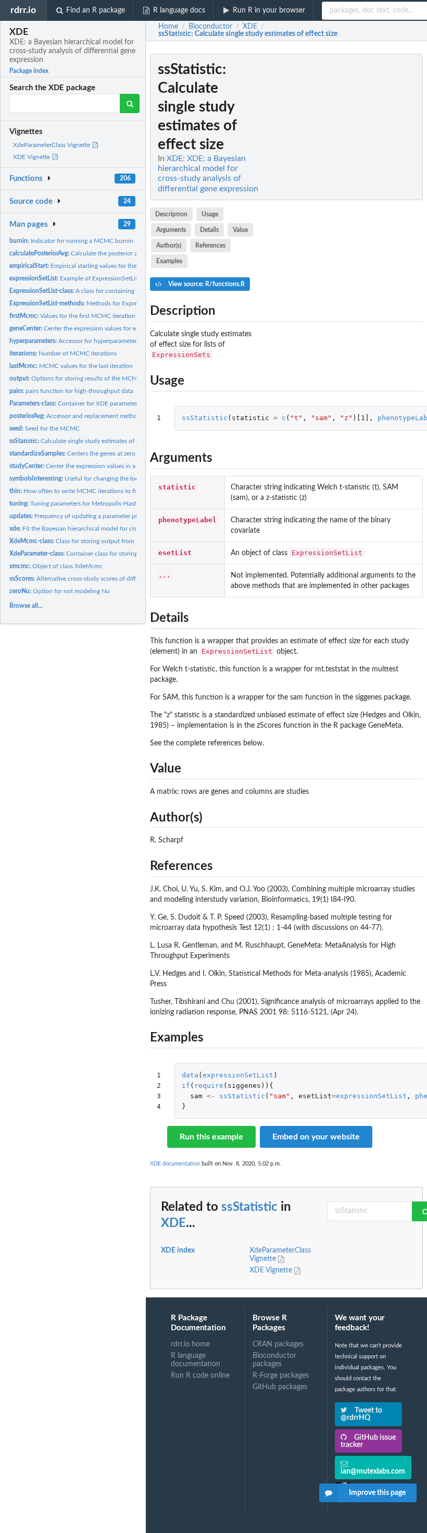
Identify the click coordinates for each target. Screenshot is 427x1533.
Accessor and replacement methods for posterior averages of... (112, 416)
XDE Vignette (32, 157)
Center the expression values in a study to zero (90, 466)
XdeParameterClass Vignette (52, 145)
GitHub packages (280, 1387)
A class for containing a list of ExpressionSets (103, 291)
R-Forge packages (281, 1375)
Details (209, 230)
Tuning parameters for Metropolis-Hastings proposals (92, 503)
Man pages (28, 224)
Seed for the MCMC (44, 428)
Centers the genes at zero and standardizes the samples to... (119, 453)
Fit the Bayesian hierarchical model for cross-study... (87, 528)
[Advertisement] (345, 210)
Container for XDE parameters (74, 403)
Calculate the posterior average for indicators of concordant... (123, 253)
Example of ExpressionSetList (74, 278)
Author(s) (168, 245)
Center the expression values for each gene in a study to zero (109, 328)
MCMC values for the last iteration (71, 366)
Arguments (171, 230)
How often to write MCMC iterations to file (75, 491)
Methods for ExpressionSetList (89, 303)
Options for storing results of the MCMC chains (85, 378)
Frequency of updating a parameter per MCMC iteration (97, 516)
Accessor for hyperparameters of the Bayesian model (105, 341)
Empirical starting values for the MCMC (83, 266)
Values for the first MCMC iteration (72, 316)
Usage (210, 214)
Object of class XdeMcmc (56, 566)
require (208, 1085)
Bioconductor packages (274, 1360)
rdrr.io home (190, 1344)
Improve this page (377, 1493)
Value (240, 230)
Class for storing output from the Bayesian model (99, 541)
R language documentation (195, 1360)
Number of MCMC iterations (63, 353)
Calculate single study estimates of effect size (86, 441)
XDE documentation (175, 1164)
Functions (26, 178)
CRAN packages (278, 1344)
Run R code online (200, 1375)
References (210, 245)
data (190, 1075)
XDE (173, 1223)
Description (171, 214)
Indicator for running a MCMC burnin (71, 241)
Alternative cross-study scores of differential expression (98, 578)
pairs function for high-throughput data (71, 391)
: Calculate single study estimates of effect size (247, 34)
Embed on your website (316, 1137)
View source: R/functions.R (206, 284)
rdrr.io (23, 10)
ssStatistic (205, 418)
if (186, 1085)
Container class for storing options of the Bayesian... (108, 553)
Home (168, 26)
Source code (31, 201)
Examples (169, 261)
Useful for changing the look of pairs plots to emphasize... (115, 478)
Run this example (211, 1137)
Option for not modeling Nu (59, 591)
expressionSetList (238, 1075)
